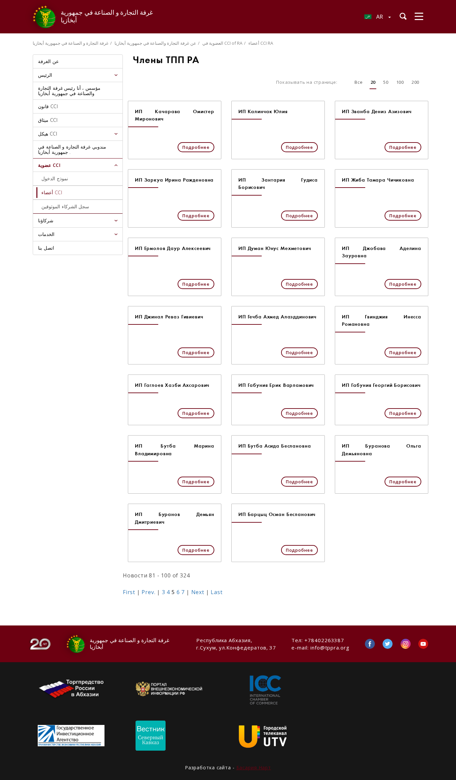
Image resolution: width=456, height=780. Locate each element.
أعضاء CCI (51, 192)
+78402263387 (324, 640)
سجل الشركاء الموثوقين (65, 206)
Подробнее (196, 147)
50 (385, 82)
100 (400, 82)
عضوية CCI (49, 165)
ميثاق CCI (47, 120)
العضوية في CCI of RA (222, 43)
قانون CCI (48, 106)
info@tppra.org (330, 647)
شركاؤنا (45, 220)
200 (415, 82)
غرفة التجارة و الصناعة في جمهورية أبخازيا (70, 43)
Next (197, 592)
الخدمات (46, 234)
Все (359, 82)
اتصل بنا (46, 248)
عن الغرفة (48, 61)
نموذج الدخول (54, 178)
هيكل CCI (47, 134)
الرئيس (45, 75)
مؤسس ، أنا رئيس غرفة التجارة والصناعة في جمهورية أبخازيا (69, 90)
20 (373, 82)
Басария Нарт (253, 767)
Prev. (148, 592)
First (129, 592)
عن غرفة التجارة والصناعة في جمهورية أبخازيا (155, 43)
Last (216, 592)
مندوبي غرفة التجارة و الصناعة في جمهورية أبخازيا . (72, 149)
